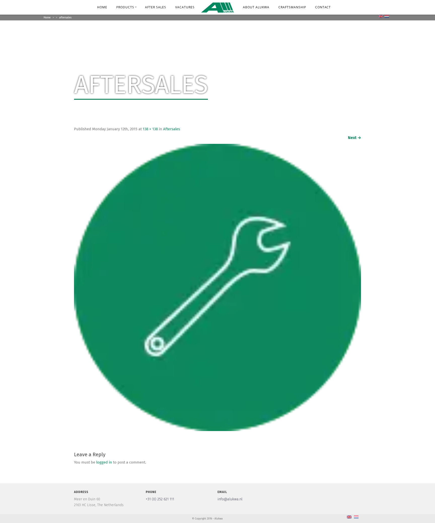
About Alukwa (256, 7)
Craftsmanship (292, 7)
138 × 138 (150, 129)
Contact (323, 7)
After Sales (155, 7)
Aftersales (171, 129)
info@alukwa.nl (230, 499)
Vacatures (185, 7)
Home (102, 7)
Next (354, 138)
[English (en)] (381, 16)
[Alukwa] (217, 7)
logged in (104, 462)
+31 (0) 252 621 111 (160, 499)
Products (125, 7)
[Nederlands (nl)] (386, 16)
